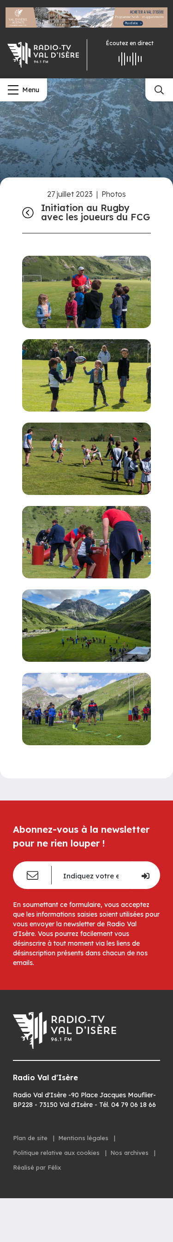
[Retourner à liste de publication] (28, 212)
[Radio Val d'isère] (43, 55)
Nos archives (130, 1152)
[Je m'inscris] (145, 875)
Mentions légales (84, 1138)
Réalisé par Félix (37, 1167)
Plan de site (31, 1138)
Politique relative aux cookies (57, 1152)
